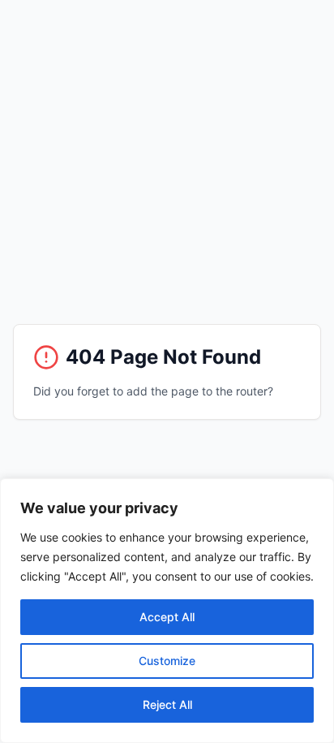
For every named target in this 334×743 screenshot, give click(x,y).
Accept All (167, 617)
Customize (167, 660)
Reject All (167, 704)
